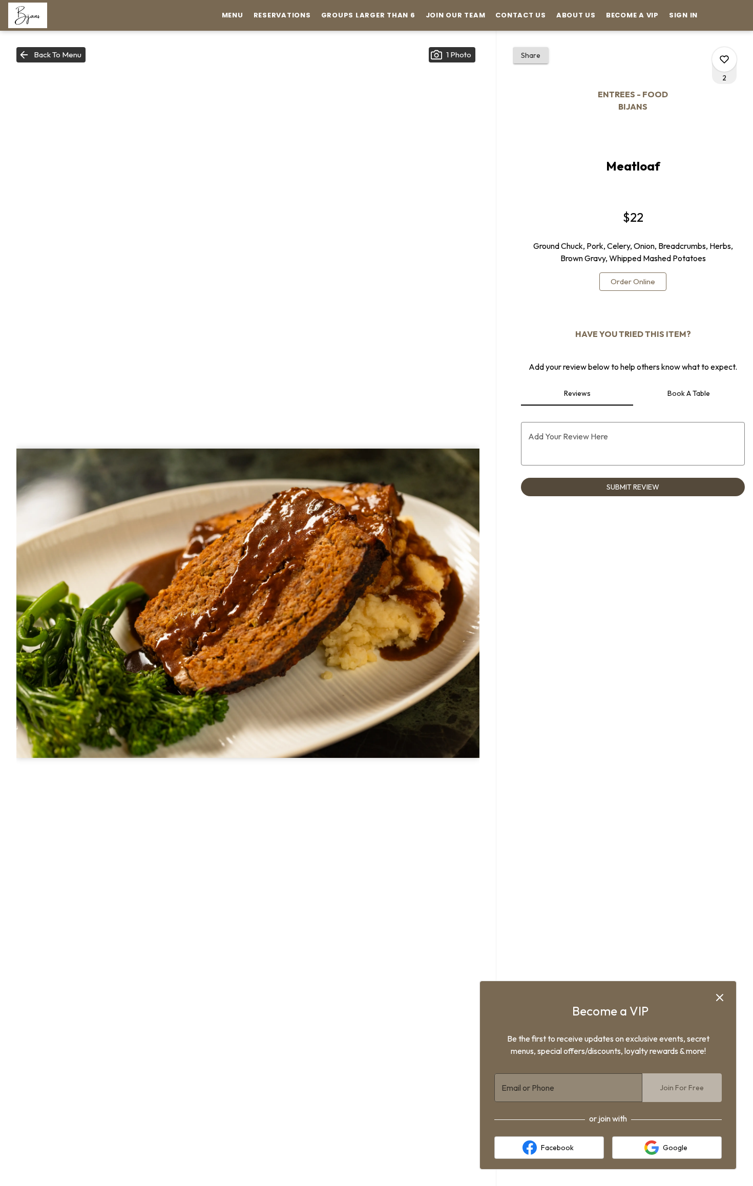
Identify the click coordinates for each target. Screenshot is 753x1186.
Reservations (282, 15)
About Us (576, 15)
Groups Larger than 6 (368, 15)
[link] (632, 281)
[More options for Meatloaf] (724, 59)
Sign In (683, 15)
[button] (51, 54)
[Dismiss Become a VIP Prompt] (719, 997)
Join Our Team (456, 15)
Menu (232, 15)
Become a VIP (632, 15)
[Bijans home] (54, 15)
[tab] (577, 393)
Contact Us (520, 15)
